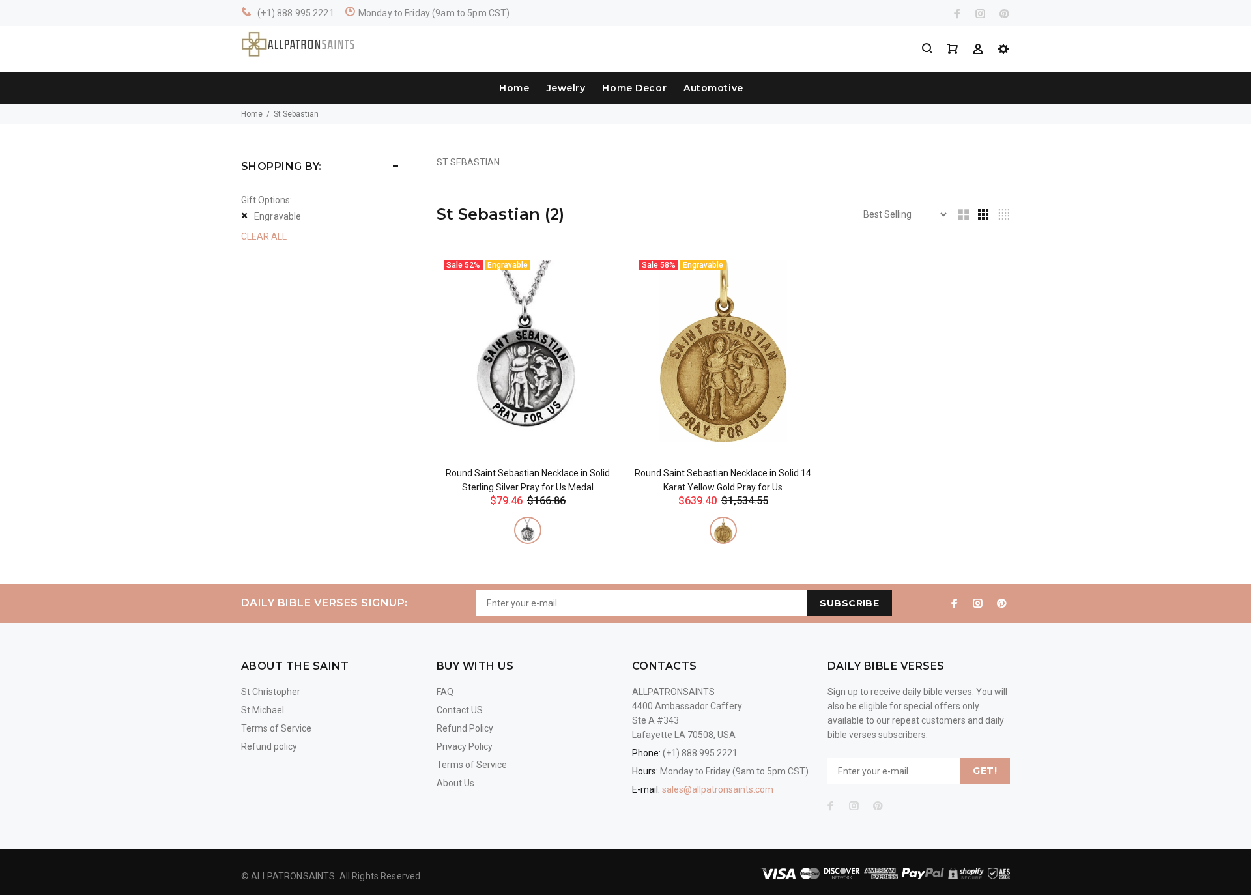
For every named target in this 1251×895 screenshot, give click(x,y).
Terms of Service (276, 728)
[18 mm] (528, 530)
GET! (985, 770)
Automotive (713, 88)
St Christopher (270, 692)
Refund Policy (465, 728)
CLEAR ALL (264, 236)
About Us (455, 783)
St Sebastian (296, 114)
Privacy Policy (465, 746)
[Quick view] (597, 275)
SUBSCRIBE (849, 603)
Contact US (460, 710)
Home (514, 88)
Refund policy (269, 746)
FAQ (445, 692)
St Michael (262, 710)
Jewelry (566, 88)
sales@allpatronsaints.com (717, 789)
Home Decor (634, 88)
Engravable (277, 216)
